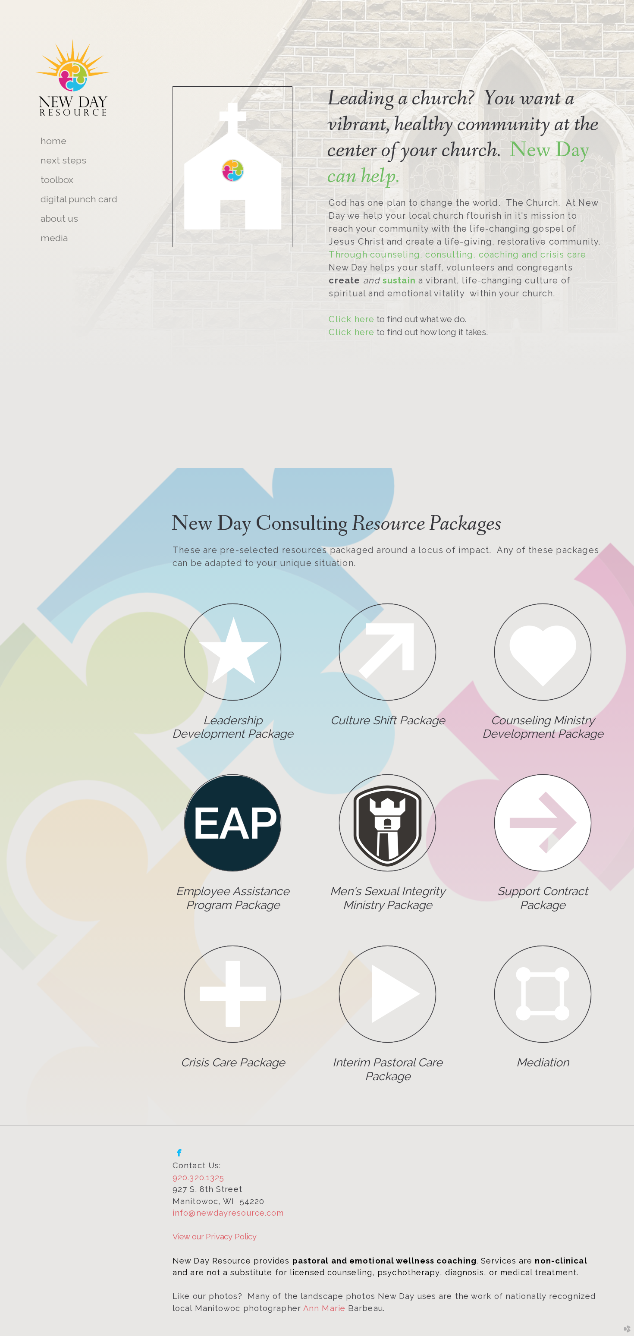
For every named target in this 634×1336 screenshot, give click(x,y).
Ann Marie (324, 1308)
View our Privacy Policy (215, 1236)
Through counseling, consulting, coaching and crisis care (457, 254)
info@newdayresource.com (228, 1212)
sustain (399, 280)
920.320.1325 (198, 1177)
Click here (351, 319)
